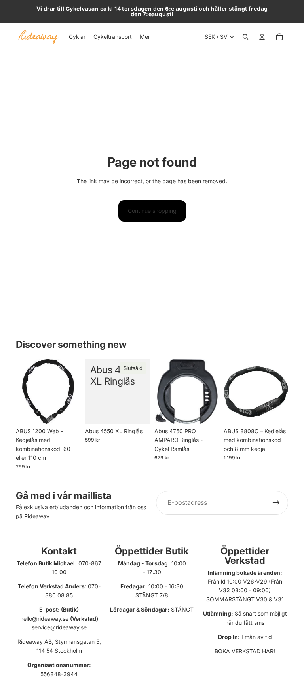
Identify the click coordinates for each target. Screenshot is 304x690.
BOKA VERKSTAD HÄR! (245, 651)
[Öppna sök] (245, 36)
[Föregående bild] (160, 391)
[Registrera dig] (276, 503)
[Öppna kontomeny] (262, 36)
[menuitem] (145, 36)
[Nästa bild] (213, 391)
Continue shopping (152, 210)
